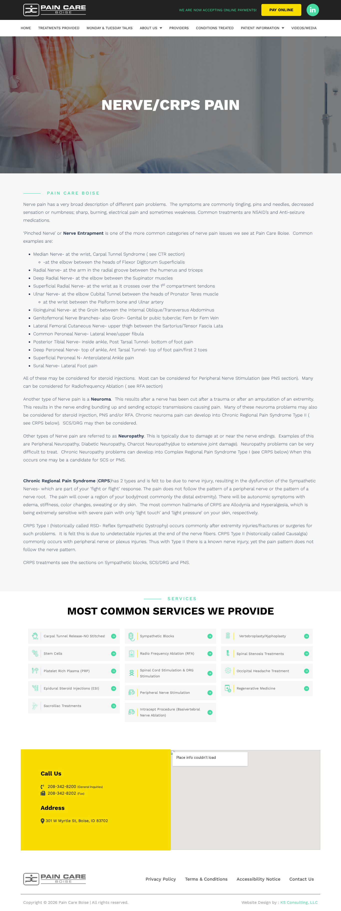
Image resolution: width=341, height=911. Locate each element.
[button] (151, 29)
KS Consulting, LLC (299, 902)
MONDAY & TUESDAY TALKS (110, 28)
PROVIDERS (179, 28)
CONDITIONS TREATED (215, 28)
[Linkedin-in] (313, 10)
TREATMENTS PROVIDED (58, 28)
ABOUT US (148, 28)
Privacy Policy (161, 879)
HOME (26, 28)
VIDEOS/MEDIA (304, 28)
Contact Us (301, 879)
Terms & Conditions (206, 879)
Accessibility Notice (258, 879)
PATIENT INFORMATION (260, 28)
